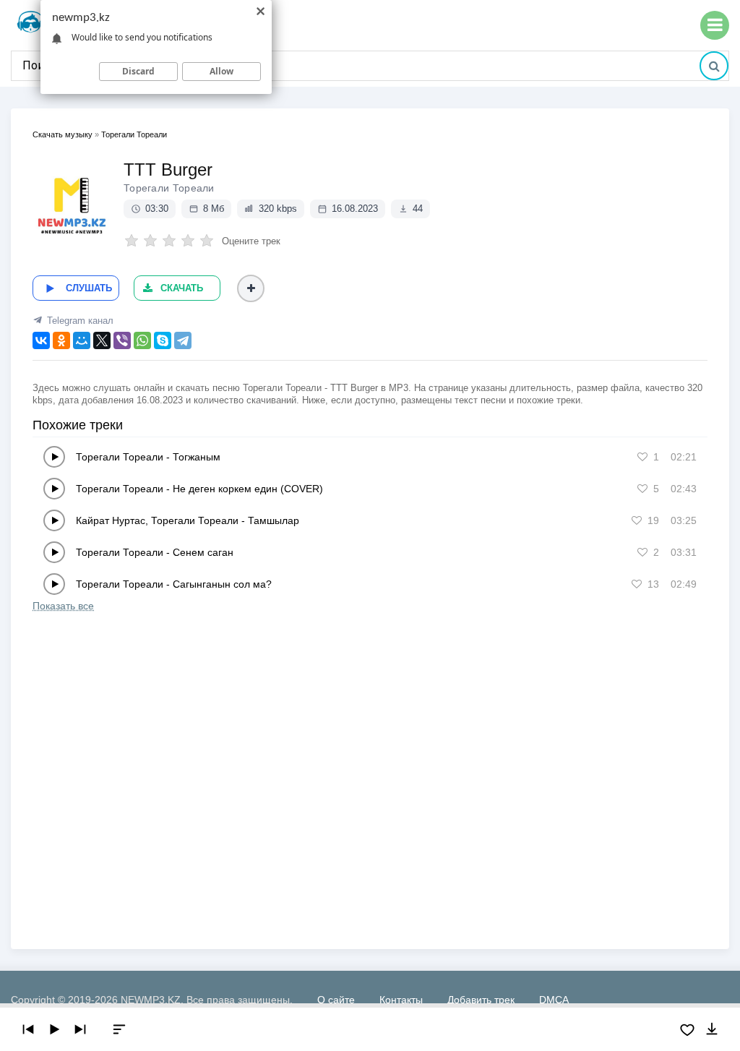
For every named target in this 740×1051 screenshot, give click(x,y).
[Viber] (122, 340)
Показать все (63, 606)
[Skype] (162, 340)
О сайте (336, 999)
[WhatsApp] (142, 340)
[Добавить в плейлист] (250, 288)
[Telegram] (183, 340)
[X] (102, 340)
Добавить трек (481, 999)
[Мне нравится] (642, 457)
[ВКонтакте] (41, 340)
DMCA (554, 999)
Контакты (401, 999)
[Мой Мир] (81, 340)
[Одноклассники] (61, 340)
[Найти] (714, 65)
